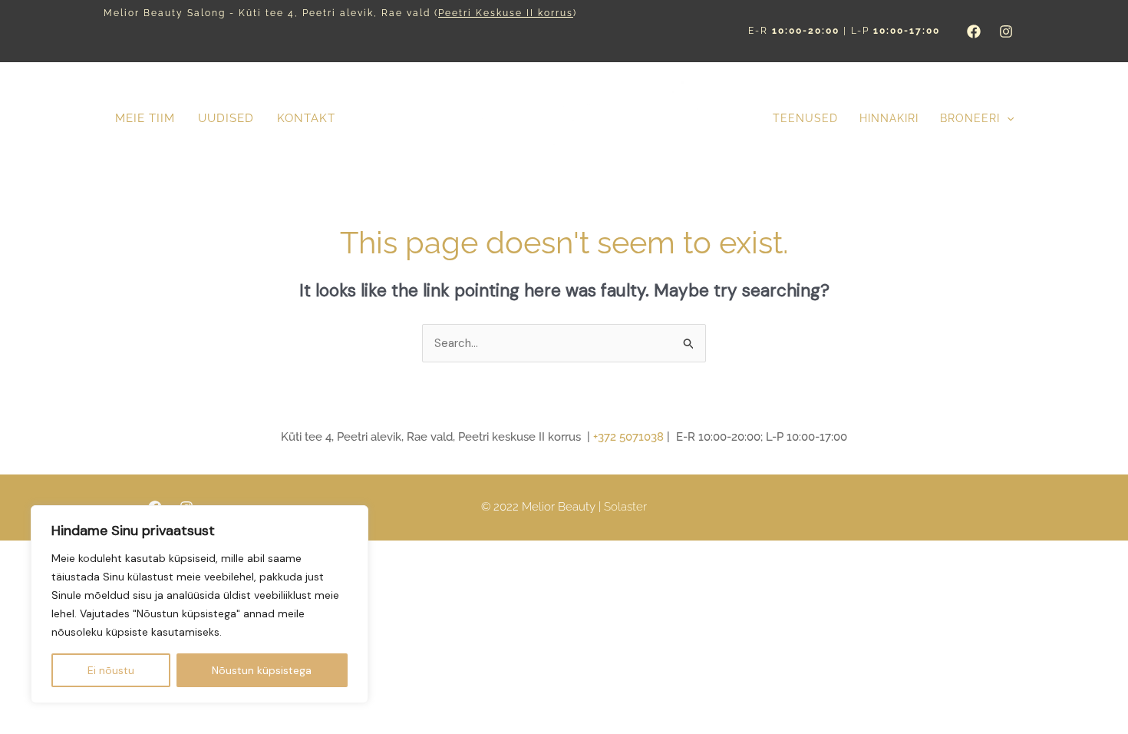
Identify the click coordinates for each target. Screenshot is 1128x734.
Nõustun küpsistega (262, 670)
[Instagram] (1006, 31)
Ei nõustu (110, 670)
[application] (1007, 118)
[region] (199, 604)
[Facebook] (974, 31)
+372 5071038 (628, 437)
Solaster (625, 507)
